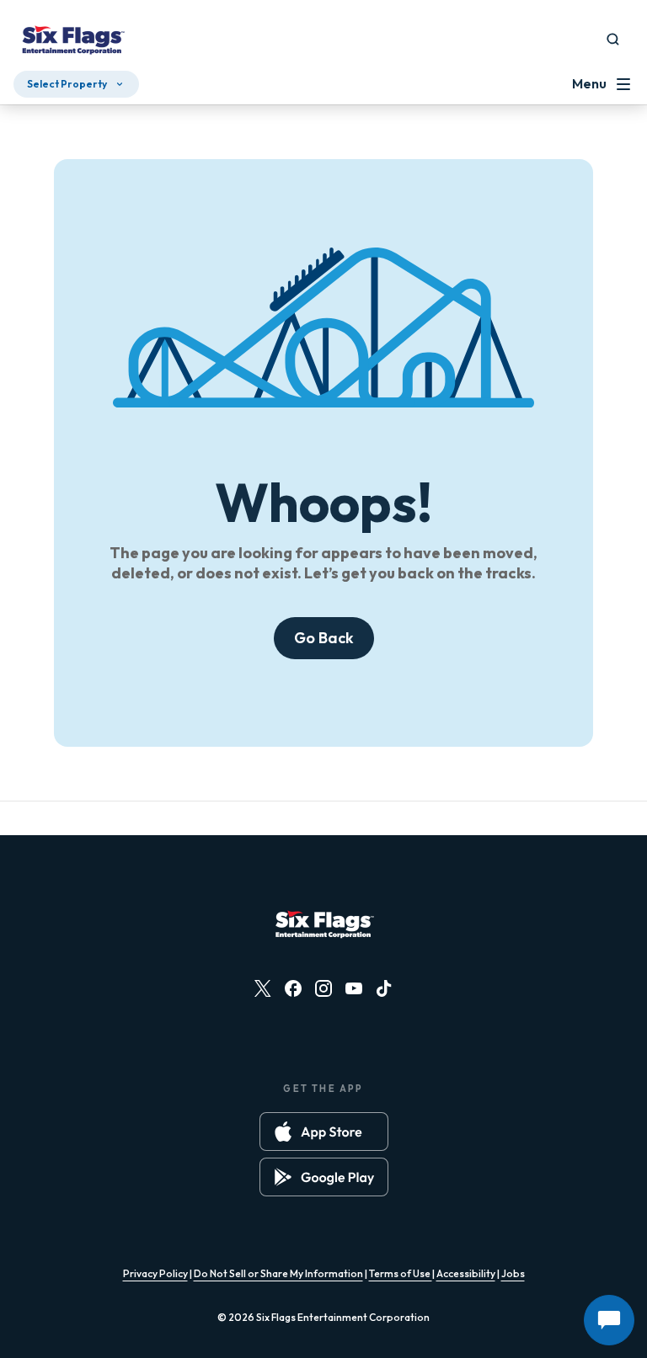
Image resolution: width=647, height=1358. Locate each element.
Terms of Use (400, 1273)
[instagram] (323, 988)
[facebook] (293, 988)
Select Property (67, 83)
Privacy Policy (155, 1273)
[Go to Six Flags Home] (72, 42)
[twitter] (263, 988)
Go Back (324, 637)
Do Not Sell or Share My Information (278, 1273)
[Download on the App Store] (323, 1131)
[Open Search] (613, 39)
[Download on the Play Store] (323, 1177)
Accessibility (465, 1273)
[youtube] (354, 988)
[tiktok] (384, 988)
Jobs (513, 1273)
